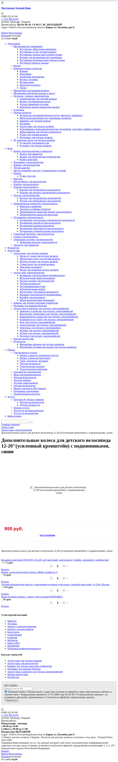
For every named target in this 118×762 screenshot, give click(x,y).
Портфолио (13, 645)
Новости (11, 621)
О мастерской (14, 634)
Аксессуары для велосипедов (22, 663)
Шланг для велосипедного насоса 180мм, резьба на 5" (29, 572)
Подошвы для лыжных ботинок (24, 669)
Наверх (5, 751)
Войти (5, 33)
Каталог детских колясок (20, 629)
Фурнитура (13, 677)
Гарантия (12, 637)
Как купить (13, 632)
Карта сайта (13, 643)
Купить (5, 569)
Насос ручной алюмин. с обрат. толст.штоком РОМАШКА (32, 596)
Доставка (12, 623)
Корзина (5, 35)
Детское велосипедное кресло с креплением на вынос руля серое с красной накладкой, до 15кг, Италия (55, 584)
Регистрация (15, 33)
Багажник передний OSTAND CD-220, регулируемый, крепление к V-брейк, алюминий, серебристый (55, 560)
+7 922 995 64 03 (10, 715)
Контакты (12, 640)
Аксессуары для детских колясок (24, 660)
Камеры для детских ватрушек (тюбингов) (29, 666)
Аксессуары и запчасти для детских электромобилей (35, 671)
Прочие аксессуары (17, 674)
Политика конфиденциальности (24, 648)
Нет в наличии (47, 535)
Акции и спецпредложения (21, 626)
